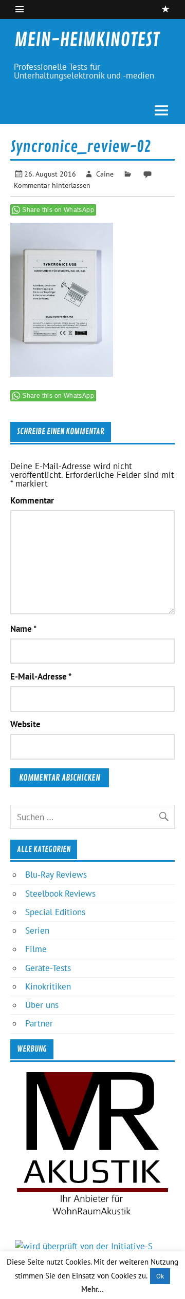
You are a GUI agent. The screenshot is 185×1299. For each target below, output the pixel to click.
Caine (105, 174)
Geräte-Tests (48, 968)
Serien (37, 930)
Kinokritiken (48, 986)
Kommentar (32, 500)
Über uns (42, 1005)
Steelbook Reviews (60, 893)
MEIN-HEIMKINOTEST (86, 40)
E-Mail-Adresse (40, 676)
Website (25, 724)
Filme (36, 949)
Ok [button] (160, 1276)
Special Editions (55, 912)
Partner (39, 1023)
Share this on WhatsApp (58, 210)
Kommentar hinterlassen (52, 185)
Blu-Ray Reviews (56, 874)
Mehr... (92, 1289)
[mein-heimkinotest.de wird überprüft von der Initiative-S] (84, 1246)
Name (23, 629)
